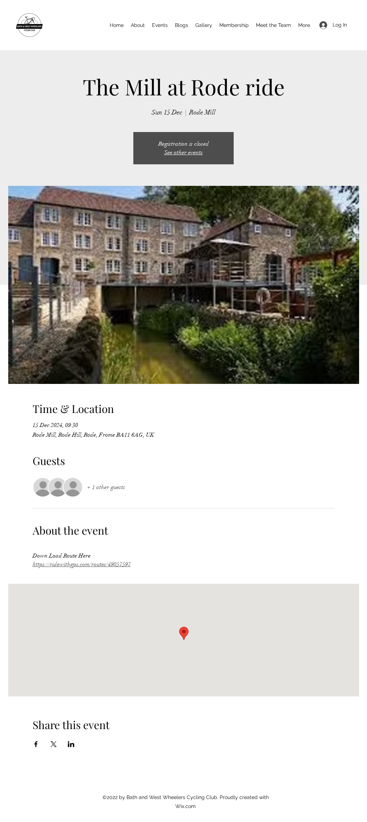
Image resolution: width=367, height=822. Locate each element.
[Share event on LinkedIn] (71, 744)
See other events (183, 152)
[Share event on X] (53, 744)
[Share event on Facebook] (36, 744)
